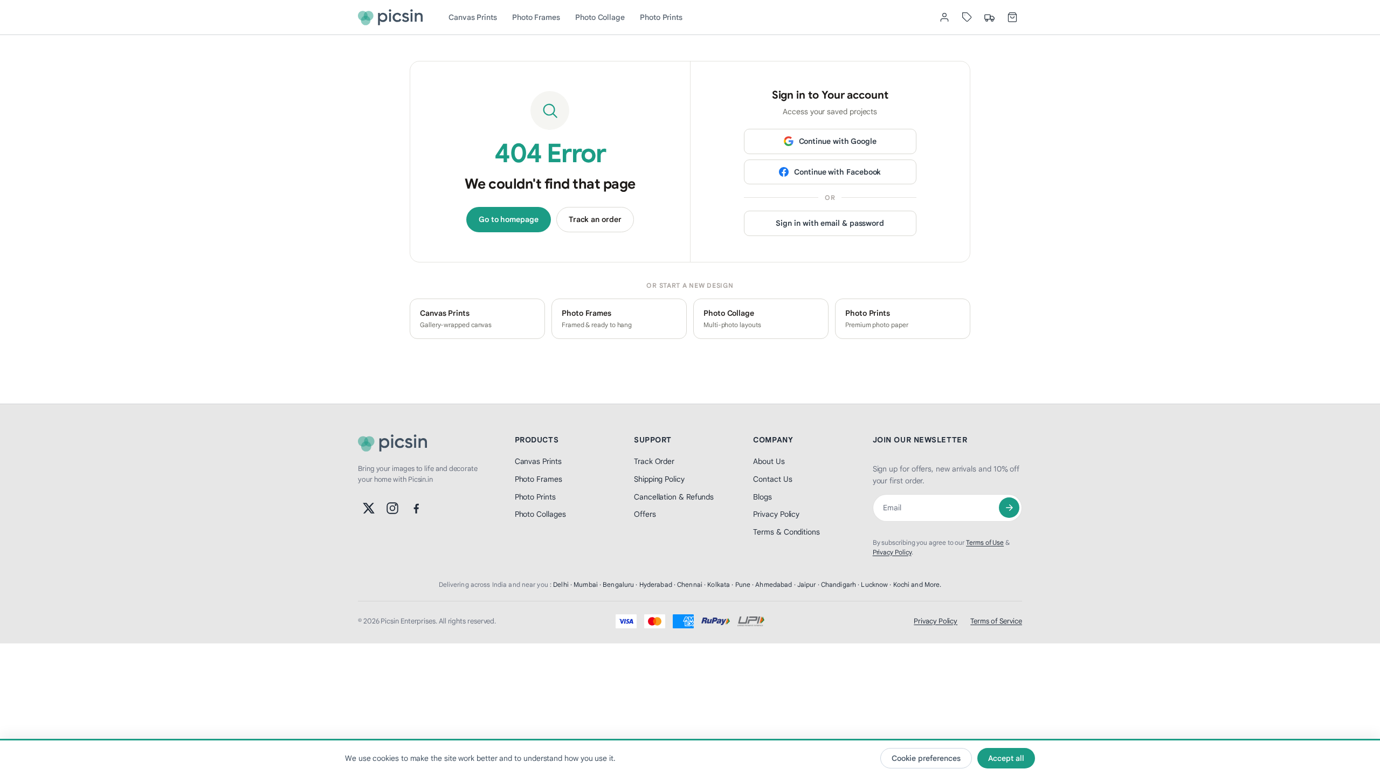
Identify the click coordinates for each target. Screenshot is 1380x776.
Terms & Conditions (786, 532)
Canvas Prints (472, 17)
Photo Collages (540, 514)
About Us (768, 461)
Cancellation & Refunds (674, 497)
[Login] (944, 17)
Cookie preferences (926, 758)
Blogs (762, 497)
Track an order (595, 219)
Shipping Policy (659, 479)
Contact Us (772, 479)
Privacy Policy (776, 514)
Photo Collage (600, 17)
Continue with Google (838, 141)
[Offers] (967, 17)
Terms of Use (985, 542)
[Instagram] (392, 508)
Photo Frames (536, 17)
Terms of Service (996, 621)
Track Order (654, 461)
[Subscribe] (1009, 507)
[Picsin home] (390, 17)
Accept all (1006, 758)
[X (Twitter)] (369, 508)
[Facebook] (416, 508)
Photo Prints (661, 17)
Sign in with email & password (830, 223)
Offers (645, 514)
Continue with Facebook (837, 172)
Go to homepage (509, 219)
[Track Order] (989, 17)
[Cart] (1012, 17)
